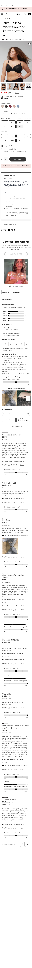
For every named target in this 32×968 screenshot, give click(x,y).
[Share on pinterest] (14, 230)
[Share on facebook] (9, 230)
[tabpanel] (16, 571)
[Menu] (2, 14)
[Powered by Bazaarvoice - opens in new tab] (16, 287)
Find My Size (27, 118)
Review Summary (20, 39)
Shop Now (13, 10)
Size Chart (20, 118)
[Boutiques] (6, 14)
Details (17, 93)
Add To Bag (17, 159)
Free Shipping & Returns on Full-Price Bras (16, 8)
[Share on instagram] (12, 230)
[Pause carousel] (30, 9)
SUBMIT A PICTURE (16, 254)
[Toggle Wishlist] (29, 44)
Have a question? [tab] (17, 292)
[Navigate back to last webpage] (2, 18)
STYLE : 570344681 (8, 178)
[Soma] (16, 14)
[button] (29, 14)
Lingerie (7, 18)
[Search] (25, 14)
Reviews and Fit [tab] (6, 292)
